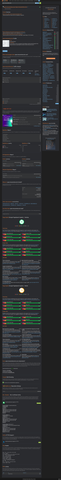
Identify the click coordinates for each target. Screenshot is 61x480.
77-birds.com (21, 203)
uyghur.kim (12, 203)
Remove (46, 130)
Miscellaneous (13, 60)
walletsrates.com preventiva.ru (48, 76)
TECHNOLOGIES (36, 0)
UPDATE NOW (50, 9)
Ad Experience (8, 154)
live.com (53, 26)
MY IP (39, 0)
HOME (10, 0)
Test (40, 442)
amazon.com (54, 21)
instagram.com (54, 19)
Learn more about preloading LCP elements (29, 351)
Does (14, 361)
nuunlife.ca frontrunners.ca (48, 68)
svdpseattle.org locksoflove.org (49, 80)
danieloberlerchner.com (47, 46)
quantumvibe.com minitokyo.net (49, 78)
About (35, 479)
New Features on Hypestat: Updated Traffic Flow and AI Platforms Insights (51, 114)
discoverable (10, 336)
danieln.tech (45, 32)
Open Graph (14, 61)
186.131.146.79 (45, 86)
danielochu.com (45, 41)
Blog (29, 479)
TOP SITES (12, 0)
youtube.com (54, 18)
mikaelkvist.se (19, 205)
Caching (4, 60)
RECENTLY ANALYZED (17, 0)
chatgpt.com (46, 24)
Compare (37, 3)
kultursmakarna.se (34, 203)
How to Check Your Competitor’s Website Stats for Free (52, 119)
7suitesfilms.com (27, 203)
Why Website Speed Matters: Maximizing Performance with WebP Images (52, 110)
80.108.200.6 (45, 92)
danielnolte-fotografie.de (47, 33)
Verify (8, 435)
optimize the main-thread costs (11, 279)
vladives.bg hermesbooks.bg (48, 72)
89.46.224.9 (45, 93)
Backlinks (7, 130)
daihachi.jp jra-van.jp (47, 74)
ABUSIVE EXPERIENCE (30, 0)
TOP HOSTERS (21, 0)
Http (6, 445)
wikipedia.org (46, 26)
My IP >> (57, 103)
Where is (12, 182)
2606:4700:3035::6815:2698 (47, 87)
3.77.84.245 (45, 94)
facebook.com (46, 19)
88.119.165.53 (45, 100)
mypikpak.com (45, 35)
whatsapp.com (54, 27)
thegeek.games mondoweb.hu (48, 73)
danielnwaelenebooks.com (47, 38)
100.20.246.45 (45, 91)
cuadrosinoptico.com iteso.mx (48, 75)
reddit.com (54, 22)
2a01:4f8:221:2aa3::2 (46, 95)
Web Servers (21, 60)
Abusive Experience (9, 169)
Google (8, 377)
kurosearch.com (45, 42)
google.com (46, 18)
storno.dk (24, 205)
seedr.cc (44, 36)
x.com (45, 21)
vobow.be (16, 203)
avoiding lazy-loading (16, 336)
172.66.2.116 (45, 88)
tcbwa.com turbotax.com (48, 69)
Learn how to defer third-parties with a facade (30, 269)
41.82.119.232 (45, 85)
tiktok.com (46, 22)
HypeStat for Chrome (51, 58)
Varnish (5, 61)
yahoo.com (54, 24)
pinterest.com (46, 27)
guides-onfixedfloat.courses (47, 47)
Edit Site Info (5, 51)
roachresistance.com (46, 48)
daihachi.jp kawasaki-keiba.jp (48, 65)
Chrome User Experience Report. (8, 231)
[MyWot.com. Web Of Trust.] (4, 386)
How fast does (13, 208)
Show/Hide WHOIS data (49, 128)
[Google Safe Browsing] (3, 382)
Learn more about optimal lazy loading (34, 333)
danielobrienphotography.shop (48, 45)
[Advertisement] (22, 23)
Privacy (32, 479)
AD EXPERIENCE (26, 0)
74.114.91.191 (45, 96)
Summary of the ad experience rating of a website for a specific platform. (14, 156)
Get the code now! (50, 139)
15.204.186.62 (45, 101)
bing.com (45, 23)
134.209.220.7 (45, 89)
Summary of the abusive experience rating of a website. (12, 171)
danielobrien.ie (45, 39)
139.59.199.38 (45, 98)
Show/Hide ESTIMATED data (49, 125)
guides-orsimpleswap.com (47, 34)
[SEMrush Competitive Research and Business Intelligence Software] (7, 108)
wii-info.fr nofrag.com (47, 63)
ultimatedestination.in (6, 205)
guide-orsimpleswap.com (47, 40)
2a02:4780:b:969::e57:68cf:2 (48, 99)
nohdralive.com (13, 205)
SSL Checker (12, 395)
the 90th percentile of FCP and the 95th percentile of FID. (30, 231)
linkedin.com (54, 23)
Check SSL (39, 403)
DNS (6, 466)
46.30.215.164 (38, 187)
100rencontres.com (6, 203)
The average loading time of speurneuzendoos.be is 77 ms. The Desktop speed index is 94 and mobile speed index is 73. (21, 211)
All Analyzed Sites (25, 479)
